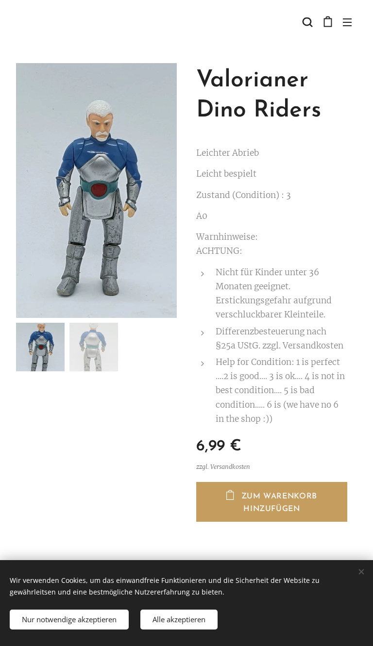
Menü (347, 22)
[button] (307, 22)
